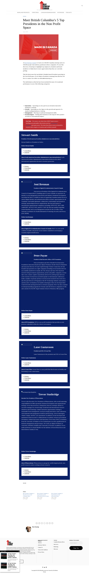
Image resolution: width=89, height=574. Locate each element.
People (24, 16)
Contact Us (40, 547)
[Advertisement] (44, 96)
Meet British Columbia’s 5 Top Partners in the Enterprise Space (57, 495)
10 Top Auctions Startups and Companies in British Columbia (12, 565)
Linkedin (26, 152)
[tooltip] (37, 523)
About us (40, 542)
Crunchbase (54, 123)
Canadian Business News (59, 542)
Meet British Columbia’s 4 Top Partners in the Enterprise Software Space (43, 495)
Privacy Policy (41, 552)
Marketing (56, 546)
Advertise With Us (42, 545)
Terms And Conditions (43, 549)
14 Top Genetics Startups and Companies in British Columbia (12, 555)
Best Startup (35, 527)
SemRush (28, 125)
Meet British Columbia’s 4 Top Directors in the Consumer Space (28, 495)
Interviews (56, 544)
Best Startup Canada (30, 63)
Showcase (56, 549)
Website (26, 166)
